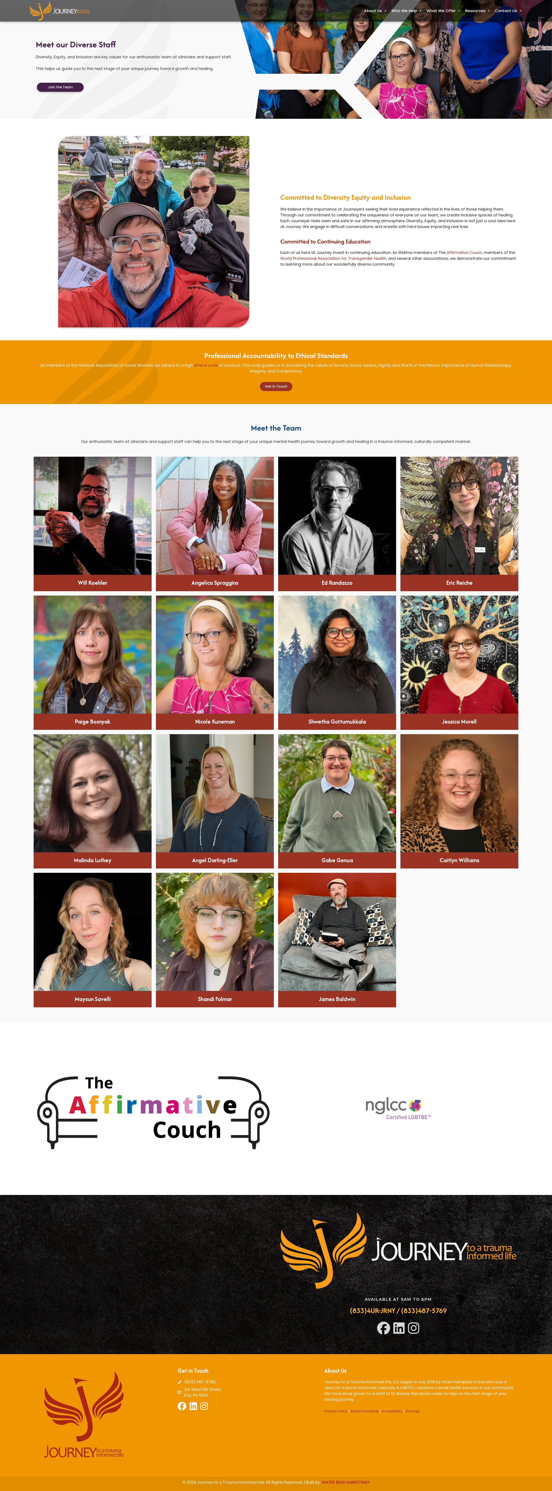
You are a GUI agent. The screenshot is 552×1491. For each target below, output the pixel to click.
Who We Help (404, 10)
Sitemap (412, 1411)
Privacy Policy (336, 1411)
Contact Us (506, 10)
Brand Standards (364, 1411)
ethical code (206, 365)
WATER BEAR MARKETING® (346, 1482)
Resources (475, 10)
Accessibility (392, 1411)
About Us (373, 10)
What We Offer (441, 10)
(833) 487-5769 (199, 1382)
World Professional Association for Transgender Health (333, 258)
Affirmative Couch (464, 252)
